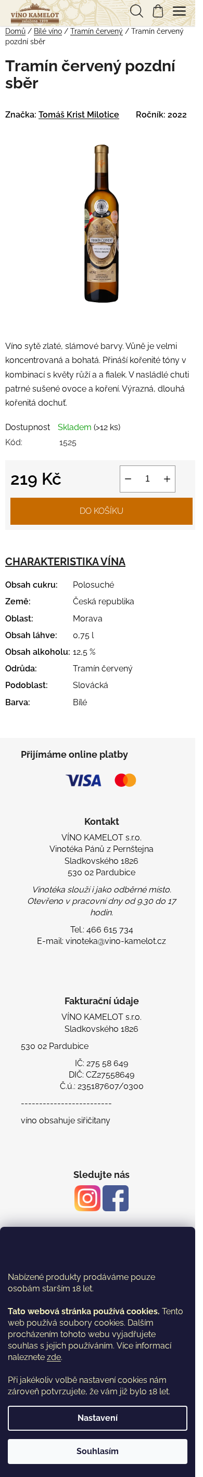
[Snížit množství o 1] (128, 479)
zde (54, 1357)
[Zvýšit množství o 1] (167, 479)
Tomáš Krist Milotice (79, 115)
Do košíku (101, 511)
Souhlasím (98, 1451)
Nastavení (98, 1418)
